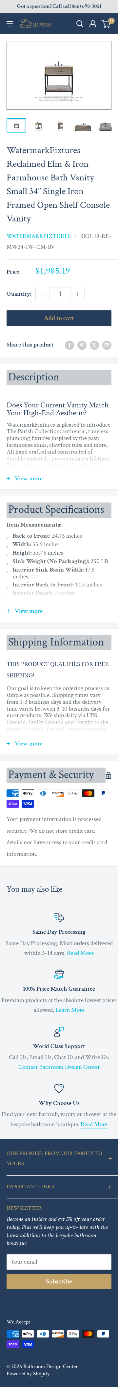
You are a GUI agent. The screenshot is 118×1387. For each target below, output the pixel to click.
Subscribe (59, 1281)
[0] (106, 24)
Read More (80, 953)
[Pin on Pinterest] (82, 345)
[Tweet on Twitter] (94, 345)
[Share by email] (106, 345)
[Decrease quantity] (42, 294)
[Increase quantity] (77, 294)
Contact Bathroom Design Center (59, 1067)
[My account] (92, 23)
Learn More (70, 1010)
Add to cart (59, 318)
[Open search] (80, 23)
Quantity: (19, 294)
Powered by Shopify (28, 1373)
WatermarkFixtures (39, 236)
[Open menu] (10, 23)
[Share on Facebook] (69, 345)
